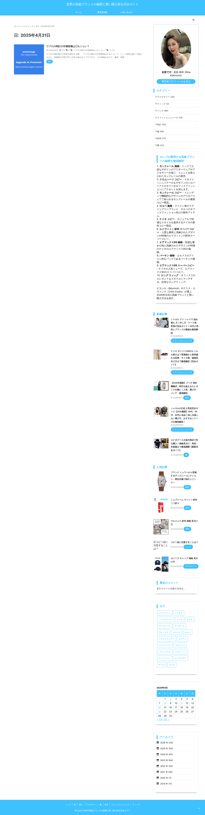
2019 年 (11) (166, 783)
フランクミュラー (166, 639)
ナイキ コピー (167, 219)
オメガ (162, 665)
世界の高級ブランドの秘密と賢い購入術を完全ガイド (102, 4)
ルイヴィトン (164, 613)
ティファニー (164, 658)
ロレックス (164, 632)
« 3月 (160, 719)
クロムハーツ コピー (171, 179)
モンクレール (164, 626)
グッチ (179, 619)
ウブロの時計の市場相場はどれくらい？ (67, 46)
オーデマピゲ (180, 658)
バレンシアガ (164, 652)
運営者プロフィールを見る (176, 81)
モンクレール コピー (171, 192)
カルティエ (180, 645)
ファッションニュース (170, 117)
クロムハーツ (180, 652)
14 (159, 707)
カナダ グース (165, 645)
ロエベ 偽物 (166, 205)
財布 (161, 138)
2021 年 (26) (166, 772)
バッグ (162, 110)
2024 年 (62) (166, 754)
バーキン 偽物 (167, 255)
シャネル (178, 613)
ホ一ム (78, 12)
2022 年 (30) (166, 766)
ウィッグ (163, 103)
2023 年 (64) (166, 760)
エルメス (182, 639)
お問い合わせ (126, 12)
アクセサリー (166, 97)
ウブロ (112, 50)
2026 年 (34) (166, 742)
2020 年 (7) (165, 777)
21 (159, 711)
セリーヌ (177, 632)
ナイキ (190, 619)
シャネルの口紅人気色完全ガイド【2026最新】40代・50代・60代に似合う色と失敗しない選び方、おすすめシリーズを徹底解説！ (184, 415)
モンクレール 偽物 (169, 166)
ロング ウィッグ (169, 275)
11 (182, 703)
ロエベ (188, 632)
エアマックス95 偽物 (171, 242)
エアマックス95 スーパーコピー (177, 265)
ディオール (179, 626)
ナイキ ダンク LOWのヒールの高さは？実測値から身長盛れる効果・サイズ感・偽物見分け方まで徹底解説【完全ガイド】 (184, 358)
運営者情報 (102, 12)
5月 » (166, 719)
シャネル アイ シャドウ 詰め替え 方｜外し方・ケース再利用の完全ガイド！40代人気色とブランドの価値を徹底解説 (184, 326)
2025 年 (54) (166, 748)
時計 (161, 124)
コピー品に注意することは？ (184, 542)
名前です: (167, 72)
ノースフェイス (165, 619)
